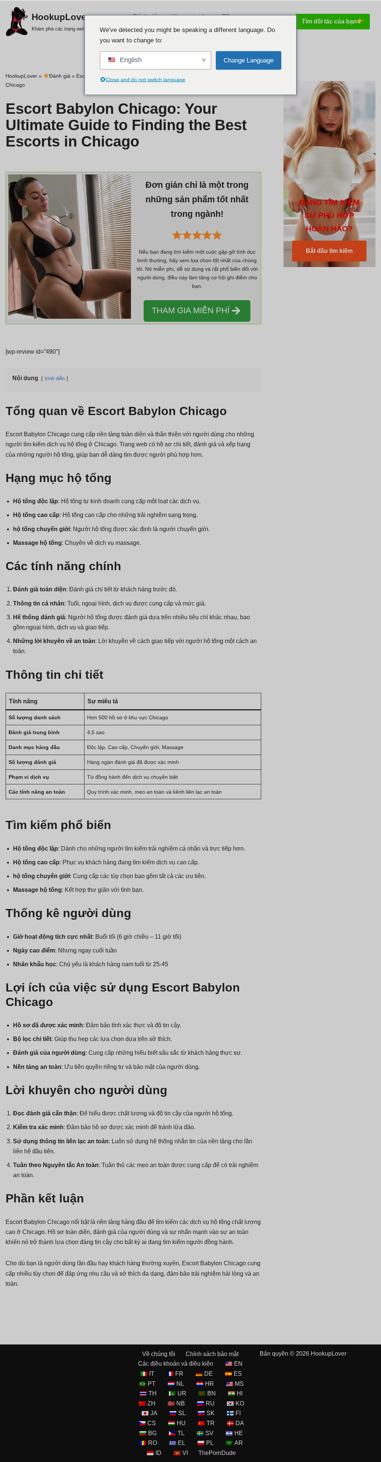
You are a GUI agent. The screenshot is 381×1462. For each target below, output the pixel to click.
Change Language (248, 60)
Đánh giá (59, 76)
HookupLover (21, 76)
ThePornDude (217, 1453)
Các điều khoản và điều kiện (175, 1363)
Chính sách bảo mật (212, 1354)
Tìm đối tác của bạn (329, 21)
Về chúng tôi (158, 1354)
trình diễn (55, 378)
